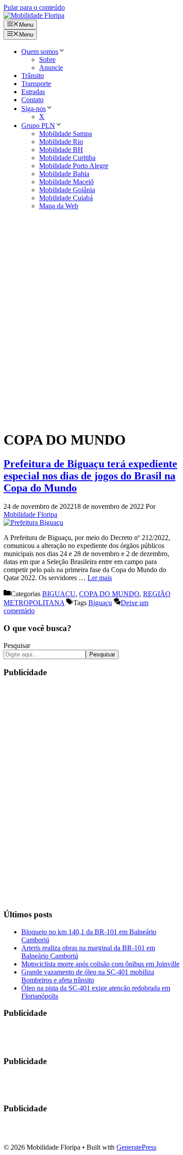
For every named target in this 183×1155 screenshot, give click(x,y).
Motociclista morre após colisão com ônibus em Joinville (100, 964)
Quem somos (39, 51)
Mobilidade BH (61, 149)
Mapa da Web (58, 206)
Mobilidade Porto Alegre (73, 165)
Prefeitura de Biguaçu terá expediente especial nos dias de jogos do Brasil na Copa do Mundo (90, 476)
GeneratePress (136, 1147)
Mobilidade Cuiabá (66, 198)
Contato (32, 99)
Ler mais (100, 578)
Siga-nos (33, 108)
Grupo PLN (38, 125)
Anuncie (51, 67)
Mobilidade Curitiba (67, 157)
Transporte (36, 83)
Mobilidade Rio (61, 141)
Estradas (33, 91)
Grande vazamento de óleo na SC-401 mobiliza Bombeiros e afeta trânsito (87, 976)
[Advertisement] (91, 320)
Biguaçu (100, 602)
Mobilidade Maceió (66, 182)
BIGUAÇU (59, 594)
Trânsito (32, 75)
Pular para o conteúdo (34, 7)
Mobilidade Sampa (65, 133)
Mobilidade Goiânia (67, 190)
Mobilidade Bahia (64, 173)
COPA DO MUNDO (109, 594)
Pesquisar (17, 645)
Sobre (47, 59)
